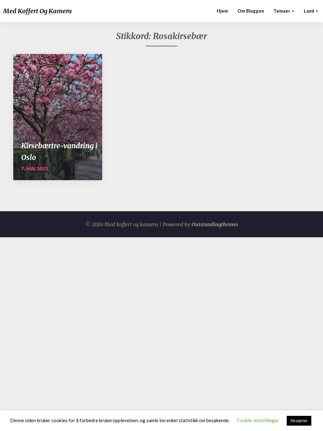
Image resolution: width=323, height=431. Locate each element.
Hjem (222, 11)
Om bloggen (251, 11)
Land (309, 11)
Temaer (282, 11)
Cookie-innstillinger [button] (258, 420)
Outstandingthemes (214, 224)
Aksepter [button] (299, 420)
